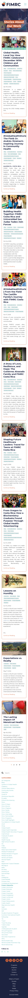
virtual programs (7, 931)
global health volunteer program (11, 75)
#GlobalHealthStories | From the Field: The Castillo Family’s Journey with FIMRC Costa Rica (14, 295)
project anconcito (17, 79)
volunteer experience (14, 83)
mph (3, 861)
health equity (7, 386)
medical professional (8, 231)
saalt (5, 729)
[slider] (15, 48)
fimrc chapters (6, 808)
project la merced (7, 897)
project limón (6, 899)
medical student (18, 231)
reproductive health (8, 905)
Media (14, 988)
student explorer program (10, 238)
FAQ (14, 986)
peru (17, 77)
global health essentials (9, 830)
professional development (17, 233)
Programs (14, 965)
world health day (7, 940)
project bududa (7, 668)
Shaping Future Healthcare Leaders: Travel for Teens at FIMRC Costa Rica (13, 444)
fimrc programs (7, 72)
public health (6, 903)
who (3, 938)
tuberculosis (6, 925)
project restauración (8, 901)
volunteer (6, 83)
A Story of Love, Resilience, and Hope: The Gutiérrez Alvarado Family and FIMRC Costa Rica (14, 370)
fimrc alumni (13, 596)
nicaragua (5, 865)
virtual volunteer (7, 932)
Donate (14, 981)
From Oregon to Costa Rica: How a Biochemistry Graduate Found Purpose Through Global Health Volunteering (13, 518)
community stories (11, 68)
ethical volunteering (8, 800)
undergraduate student (9, 929)
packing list (5, 871)
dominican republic (8, 796)
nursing (4, 869)
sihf (3, 911)
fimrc (10, 70)
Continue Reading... (9, 113)
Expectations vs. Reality (12, 659)
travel (14, 81)
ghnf (3, 824)
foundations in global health (11, 822)
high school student (8, 842)
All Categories (6, 780)
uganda (19, 81)
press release (6, 879)
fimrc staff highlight (12, 154)
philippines (5, 877)
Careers (14, 972)
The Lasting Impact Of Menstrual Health (13, 720)
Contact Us (14, 974)
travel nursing (6, 923)
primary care (6, 881)
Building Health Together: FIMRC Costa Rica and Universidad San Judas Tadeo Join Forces (13, 218)
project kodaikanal (7, 895)
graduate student (7, 836)
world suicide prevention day (11, 942)
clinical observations (8, 788)
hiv (3, 844)
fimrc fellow (11, 531)
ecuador (6, 70)
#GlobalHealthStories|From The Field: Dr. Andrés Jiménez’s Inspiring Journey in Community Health (14, 142)
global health (20, 227)
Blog (14, 983)
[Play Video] (3, 48)
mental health (6, 859)
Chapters (14, 967)
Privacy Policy (14, 991)
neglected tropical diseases (10, 863)
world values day (7, 944)
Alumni (14, 970)
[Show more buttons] (24, 48)
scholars (4, 909)
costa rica (19, 68)
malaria (4, 848)
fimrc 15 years (6, 804)
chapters (4, 786)
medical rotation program (10, 853)
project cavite (6, 891)
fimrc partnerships (17, 70)
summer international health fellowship (12, 537)
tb (2, 919)
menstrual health (7, 727)
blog (5, 68)
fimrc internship (7, 814)
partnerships (7, 233)
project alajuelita (7, 79)
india (3, 845)
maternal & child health (9, 77)
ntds (3, 867)
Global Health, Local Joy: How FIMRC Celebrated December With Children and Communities (13, 59)
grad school (5, 834)
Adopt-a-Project (14, 979)
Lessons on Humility (9, 592)
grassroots (5, 838)
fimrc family (11, 381)
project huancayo (8, 81)
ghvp (19, 154)
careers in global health (9, 784)
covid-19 (4, 794)
